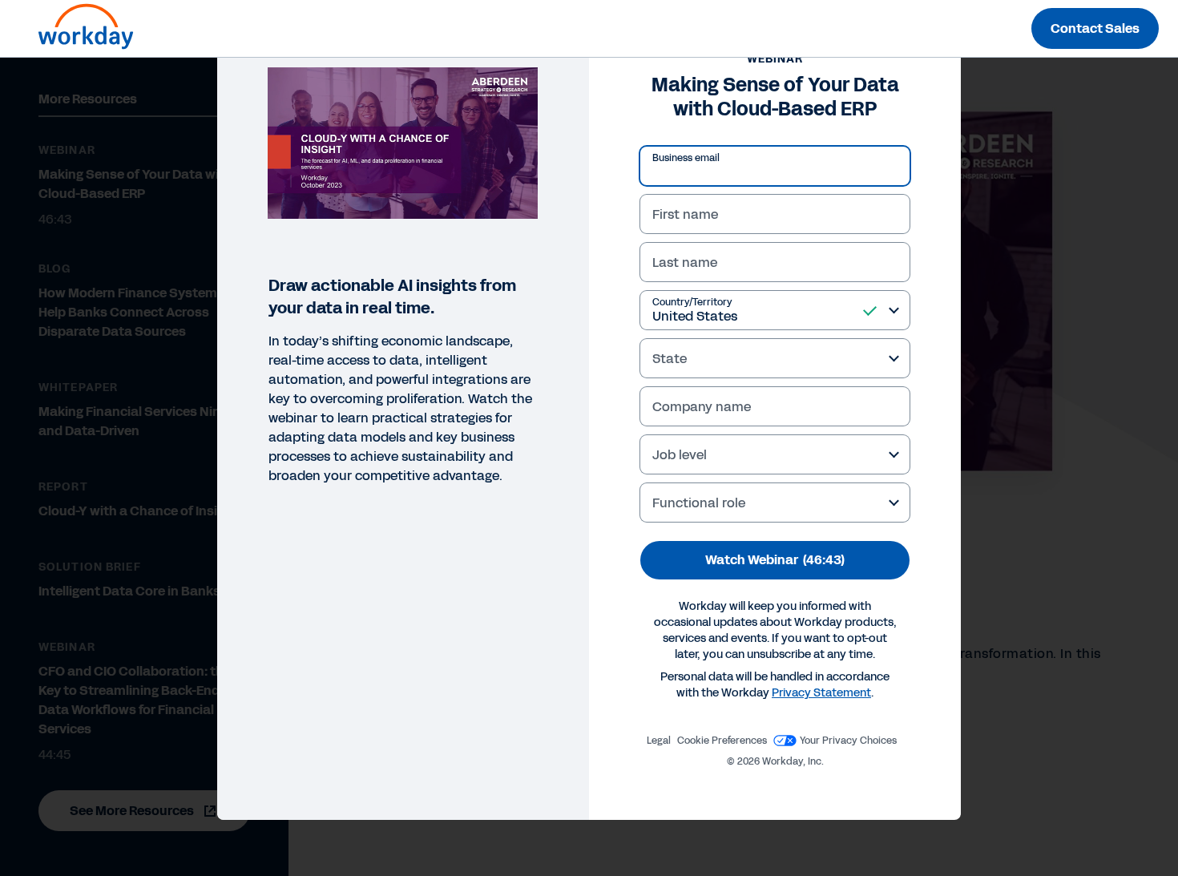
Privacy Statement (821, 692)
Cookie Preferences (722, 740)
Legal (659, 740)
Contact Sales (1095, 28)
